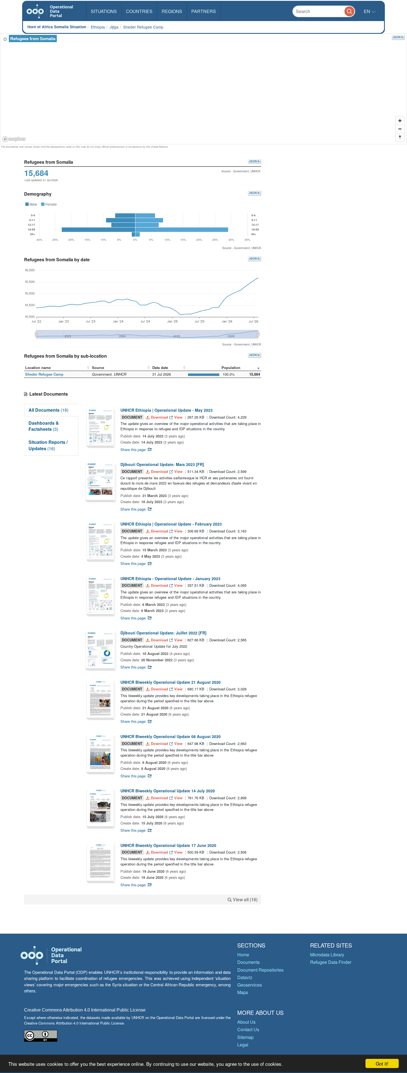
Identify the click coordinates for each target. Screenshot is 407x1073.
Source (98, 367)
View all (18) (245, 899)
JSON (397, 37)
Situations (104, 11)
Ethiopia (98, 27)
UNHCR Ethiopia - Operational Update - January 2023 (170, 578)
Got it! (382, 1063)
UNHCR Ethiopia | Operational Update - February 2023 (171, 524)
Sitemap (245, 1037)
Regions (172, 11)
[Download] (100, 427)
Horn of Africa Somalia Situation (56, 26)
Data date (160, 367)
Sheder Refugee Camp (143, 27)
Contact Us (248, 1029)
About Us (246, 1022)
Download (159, 417)
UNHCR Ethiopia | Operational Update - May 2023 (166, 410)
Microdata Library (327, 954)
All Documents (48, 410)
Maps (242, 992)
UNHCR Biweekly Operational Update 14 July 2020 (167, 790)
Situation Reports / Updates (48, 445)
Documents (248, 962)
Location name (38, 367)
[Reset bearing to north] (400, 137)
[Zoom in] (400, 120)
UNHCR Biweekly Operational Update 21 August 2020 (170, 682)
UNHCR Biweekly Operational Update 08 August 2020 (170, 736)
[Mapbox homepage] (14, 139)
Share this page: (134, 449)
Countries (139, 11)
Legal (242, 1044)
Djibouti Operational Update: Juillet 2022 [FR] (163, 633)
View (178, 417)
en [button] (367, 11)
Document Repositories (260, 970)
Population (230, 367)
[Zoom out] (400, 129)
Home (243, 954)
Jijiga (114, 27)
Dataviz (244, 977)
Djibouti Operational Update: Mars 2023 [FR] (162, 464)
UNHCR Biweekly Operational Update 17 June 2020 (168, 845)
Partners (203, 11)
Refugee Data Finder (330, 962)
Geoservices (249, 985)
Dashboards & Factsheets (44, 426)
